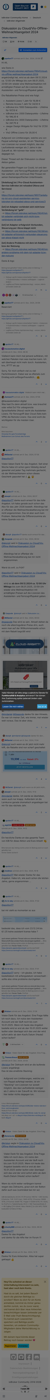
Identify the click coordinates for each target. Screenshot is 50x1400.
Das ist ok (42, 706)
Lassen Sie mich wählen (13, 706)
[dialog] (25, 700)
